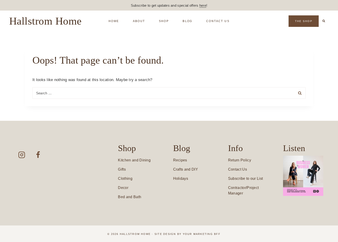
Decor (123, 188)
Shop (164, 21)
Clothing (125, 178)
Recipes (180, 160)
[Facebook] (38, 155)
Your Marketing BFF (202, 234)
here (202, 5)
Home (114, 21)
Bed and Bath (129, 197)
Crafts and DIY (185, 169)
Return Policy (239, 160)
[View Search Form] (324, 21)
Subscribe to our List (245, 178)
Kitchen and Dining (134, 160)
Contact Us (217, 21)
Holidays (180, 178)
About (139, 21)
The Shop (303, 21)
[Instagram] (22, 155)
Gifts (122, 169)
